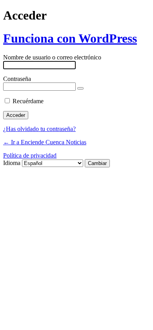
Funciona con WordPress (70, 38)
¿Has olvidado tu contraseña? (39, 129)
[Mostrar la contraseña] (80, 88)
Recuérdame (28, 101)
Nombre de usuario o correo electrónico (52, 57)
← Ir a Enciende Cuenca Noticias (44, 142)
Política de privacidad (29, 155)
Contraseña (17, 78)
